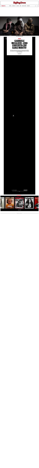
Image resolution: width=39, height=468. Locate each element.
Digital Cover (19, 195)
